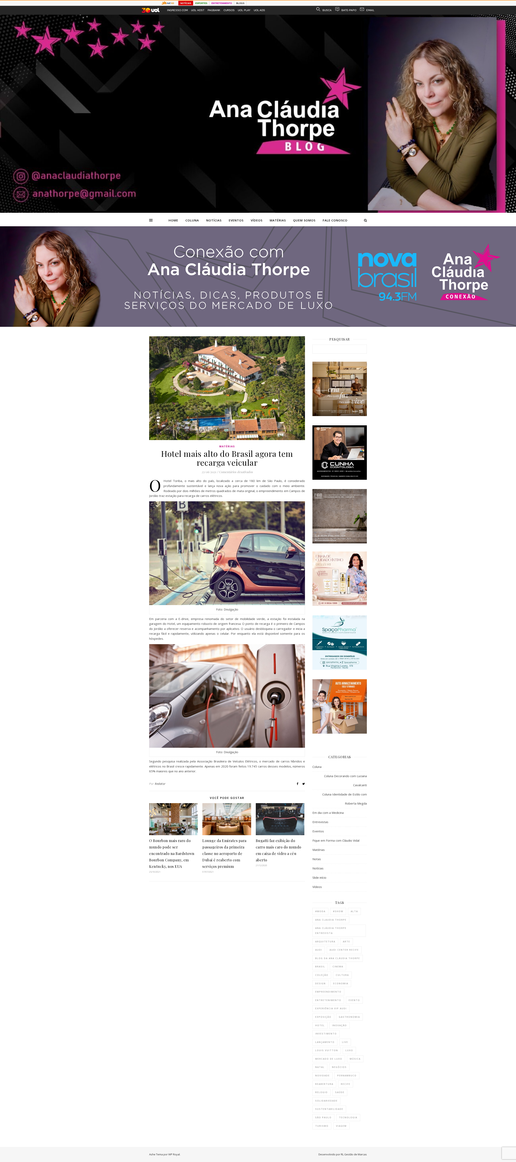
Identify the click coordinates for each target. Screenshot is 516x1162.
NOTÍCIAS (185, 3)
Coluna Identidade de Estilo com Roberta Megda (344, 798)
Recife (345, 1083)
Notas (316, 859)
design (320, 983)
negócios (339, 1067)
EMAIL (370, 10)
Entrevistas (320, 822)
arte (346, 941)
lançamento (325, 1042)
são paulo (323, 1117)
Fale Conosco (335, 220)
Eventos (236, 220)
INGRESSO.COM (177, 10)
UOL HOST (197, 10)
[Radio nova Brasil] (258, 326)
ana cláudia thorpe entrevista (330, 930)
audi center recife (344, 949)
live (345, 1042)
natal (320, 1067)
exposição (323, 1016)
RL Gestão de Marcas (354, 1154)
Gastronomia (349, 1016)
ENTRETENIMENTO (221, 3)
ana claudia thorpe (330, 919)
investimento (326, 1033)
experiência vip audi (331, 1008)
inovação (339, 1025)
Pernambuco (347, 1075)
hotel (320, 1025)
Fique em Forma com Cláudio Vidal (335, 840)
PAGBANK (214, 10)
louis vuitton (326, 1050)
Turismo (322, 1125)
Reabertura (324, 1083)
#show (338, 911)
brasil (320, 966)
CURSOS (229, 10)
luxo (349, 1050)
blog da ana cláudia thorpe (337, 958)
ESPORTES (201, 3)
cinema (338, 966)
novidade (322, 1075)
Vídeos (256, 220)
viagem (341, 1125)
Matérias (278, 220)
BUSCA (327, 10)
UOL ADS (259, 10)
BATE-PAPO (348, 10)
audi (318, 949)
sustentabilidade (329, 1108)
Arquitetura (325, 941)
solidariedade (326, 1100)
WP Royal (174, 1154)
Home (173, 220)
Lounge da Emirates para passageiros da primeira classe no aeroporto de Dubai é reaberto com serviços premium (224, 853)
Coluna (192, 220)
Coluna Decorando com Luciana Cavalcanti (345, 780)
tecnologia (348, 1117)
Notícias (214, 220)
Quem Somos (304, 220)
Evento (354, 1000)
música (355, 1058)
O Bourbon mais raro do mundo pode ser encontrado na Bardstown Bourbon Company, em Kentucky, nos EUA (172, 853)
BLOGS (240, 3)
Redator (160, 784)
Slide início (319, 877)
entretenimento (328, 1000)
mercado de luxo (328, 1058)
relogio (321, 1092)
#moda (320, 911)
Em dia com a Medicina (328, 813)
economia (340, 983)
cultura (342, 974)
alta (354, 911)
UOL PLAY (244, 10)
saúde (339, 1092)
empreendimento (328, 991)
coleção (321, 974)
